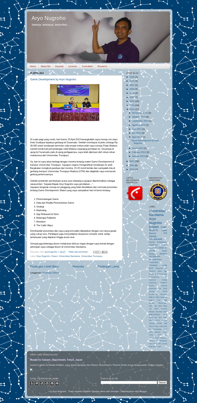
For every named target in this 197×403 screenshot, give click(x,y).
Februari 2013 (139, 152)
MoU (155, 306)
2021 (132, 85)
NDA (160, 306)
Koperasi (163, 297)
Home (33, 66)
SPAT (165, 317)
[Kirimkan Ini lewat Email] (94, 252)
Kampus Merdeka (158, 254)
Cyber (151, 274)
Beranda (78, 266)
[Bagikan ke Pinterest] (106, 252)
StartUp (152, 323)
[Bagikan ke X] (100, 252)
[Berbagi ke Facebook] (103, 252)
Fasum (151, 285)
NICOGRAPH (154, 256)
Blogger (143, 391)
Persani (164, 309)
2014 (132, 105)
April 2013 (137, 137)
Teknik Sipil (162, 323)
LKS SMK (162, 300)
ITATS (165, 291)
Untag (164, 265)
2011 (132, 165)
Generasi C (154, 291)
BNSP (151, 268)
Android (153, 230)
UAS (165, 329)
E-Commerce (154, 277)
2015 (132, 101)
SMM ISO (153, 317)
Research (102, 66)
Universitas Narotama (69, 256)
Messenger (163, 303)
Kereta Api (153, 294)
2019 (132, 93)
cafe (159, 346)
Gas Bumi (162, 288)
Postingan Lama (108, 266)
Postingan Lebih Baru (44, 266)
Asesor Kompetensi (158, 242)
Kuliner (151, 300)
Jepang (152, 236)
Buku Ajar (162, 271)
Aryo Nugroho (49, 18)
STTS (157, 320)
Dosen (54, 256)
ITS (165, 233)
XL (166, 248)
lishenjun (115, 391)
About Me (45, 66)
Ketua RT (153, 248)
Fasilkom (163, 283)
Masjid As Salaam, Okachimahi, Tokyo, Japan (56, 359)
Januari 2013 (138, 156)
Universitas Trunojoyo (91, 256)
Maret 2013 (138, 148)
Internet (152, 251)
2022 (132, 81)
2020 (132, 89)
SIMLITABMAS (154, 314)
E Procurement (161, 274)
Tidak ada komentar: (78, 252)
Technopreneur (155, 259)
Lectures (72, 66)
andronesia (153, 346)
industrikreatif (155, 239)
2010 (132, 169)
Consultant (87, 66)
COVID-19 (153, 245)
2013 (132, 109)
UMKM (161, 248)
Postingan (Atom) (50, 273)
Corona (164, 245)
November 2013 (140, 113)
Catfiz (164, 227)
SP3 (160, 317)
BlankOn (152, 271)
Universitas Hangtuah (158, 341)
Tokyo (151, 326)
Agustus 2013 (139, 125)
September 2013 (140, 121)
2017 (132, 97)
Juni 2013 (137, 129)
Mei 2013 (137, 133)
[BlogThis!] (97, 252)
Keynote (59, 66)
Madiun (151, 303)
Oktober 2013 (139, 117)
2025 (132, 77)
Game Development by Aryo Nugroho (53, 79)
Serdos (164, 320)
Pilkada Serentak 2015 (158, 312)
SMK (165, 314)
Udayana (163, 338)
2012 (132, 161)
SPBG (151, 320)
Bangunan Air (161, 268)
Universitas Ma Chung (158, 344)
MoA (150, 306)
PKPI (156, 309)
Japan (164, 251)
